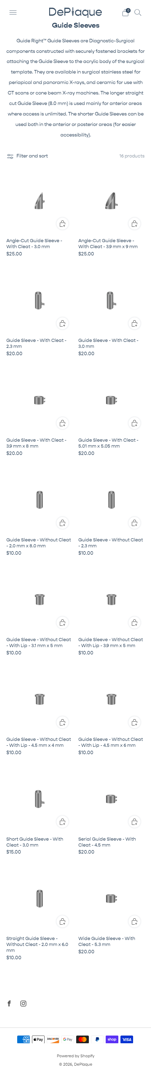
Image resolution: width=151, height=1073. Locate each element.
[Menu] (13, 12)
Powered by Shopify (75, 1056)
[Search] (138, 12)
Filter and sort (32, 156)
